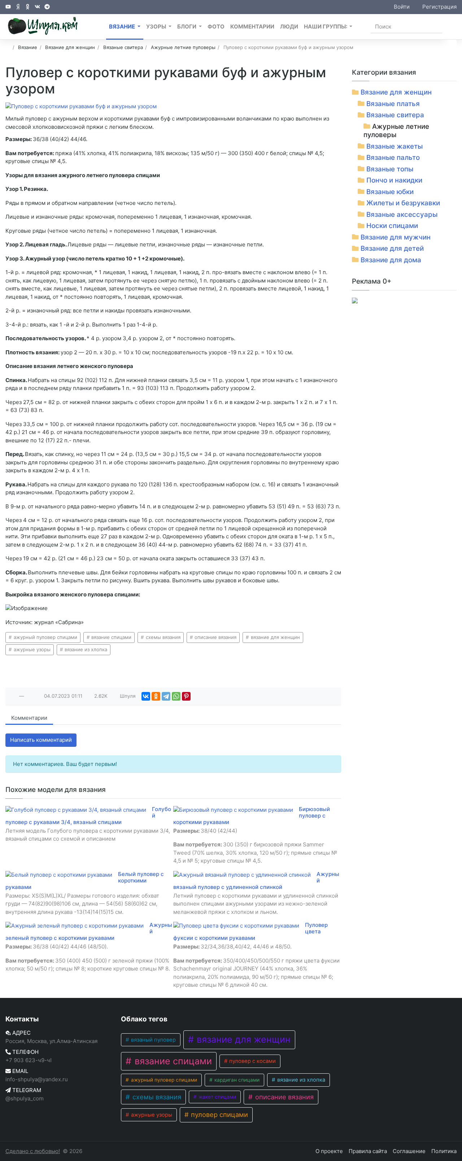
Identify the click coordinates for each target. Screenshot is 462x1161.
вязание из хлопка (85, 649)
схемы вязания (162, 637)
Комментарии (29, 717)
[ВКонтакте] (145, 696)
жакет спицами (216, 1097)
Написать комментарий (41, 739)
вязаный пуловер (153, 1040)
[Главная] (7, 47)
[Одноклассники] (156, 696)
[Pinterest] (186, 696)
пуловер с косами (252, 1061)
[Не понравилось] (29, 696)
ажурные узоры (31, 649)
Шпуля (128, 696)
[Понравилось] (13, 696)
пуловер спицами (218, 1114)
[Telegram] (166, 696)
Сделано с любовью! (32, 1151)
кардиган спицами (236, 1080)
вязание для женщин (274, 637)
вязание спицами (110, 637)
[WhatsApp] (176, 696)
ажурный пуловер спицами (44, 637)
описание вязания (214, 637)
